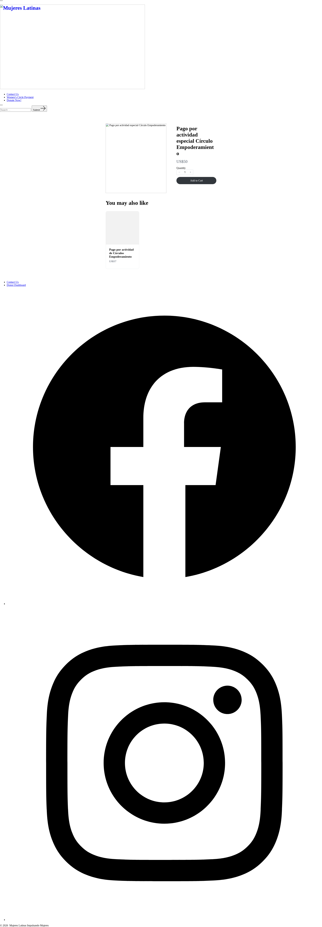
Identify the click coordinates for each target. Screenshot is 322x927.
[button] (179, 172)
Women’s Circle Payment (20, 97)
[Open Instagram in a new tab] (164, 919)
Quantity (181, 168)
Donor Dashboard (16, 285)
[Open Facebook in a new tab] (164, 603)
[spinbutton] (185, 172)
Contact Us (13, 94)
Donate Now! (14, 100)
